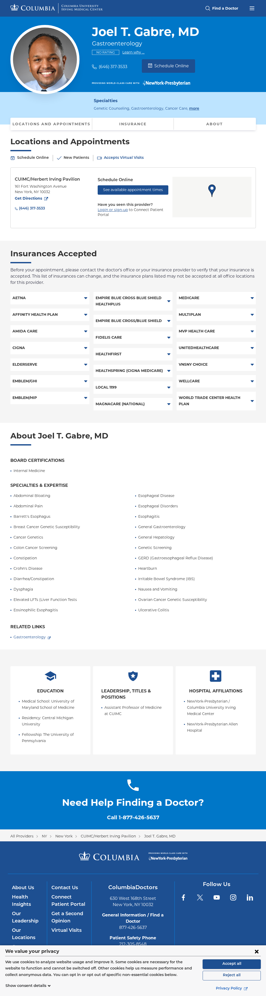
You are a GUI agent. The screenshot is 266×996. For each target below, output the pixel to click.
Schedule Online (171, 65)
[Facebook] (183, 897)
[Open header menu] (252, 7)
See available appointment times (133, 189)
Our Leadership (25, 918)
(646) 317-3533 (113, 66)
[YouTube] (216, 897)
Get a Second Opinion (67, 918)
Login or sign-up (113, 209)
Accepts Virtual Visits (124, 158)
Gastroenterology (30, 637)
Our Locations (23, 934)
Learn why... (133, 52)
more (194, 109)
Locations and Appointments (51, 124)
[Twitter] (200, 897)
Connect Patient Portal (68, 901)
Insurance (133, 124)
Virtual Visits (66, 930)
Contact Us (64, 888)
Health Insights (21, 901)
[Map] (211, 197)
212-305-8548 (133, 944)
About (214, 124)
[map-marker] (212, 191)
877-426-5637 (133, 927)
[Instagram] (233, 897)
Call (133, 817)
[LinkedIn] (250, 897)
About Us (23, 888)
